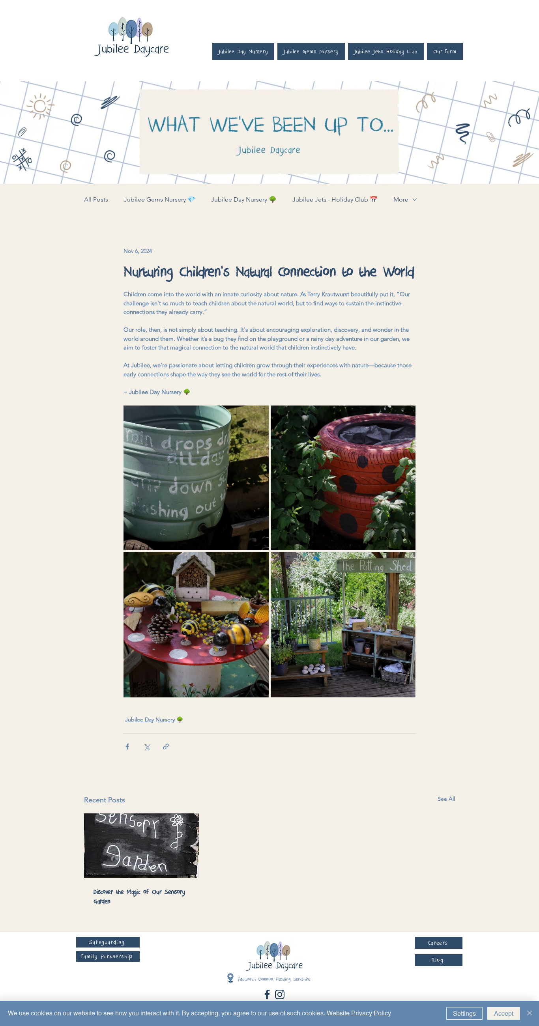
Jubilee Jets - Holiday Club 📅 (335, 199)
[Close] (529, 1013)
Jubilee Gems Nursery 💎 (159, 199)
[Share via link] (166, 746)
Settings (464, 1013)
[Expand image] (196, 478)
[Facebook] (267, 994)
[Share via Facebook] (127, 746)
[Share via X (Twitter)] (146, 746)
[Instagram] (279, 994)
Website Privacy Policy (359, 1013)
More (400, 199)
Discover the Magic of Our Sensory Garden (139, 896)
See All (446, 798)
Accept (503, 1013)
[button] (108, 942)
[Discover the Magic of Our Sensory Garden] (141, 845)
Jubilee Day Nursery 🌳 (244, 199)
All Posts (96, 199)
